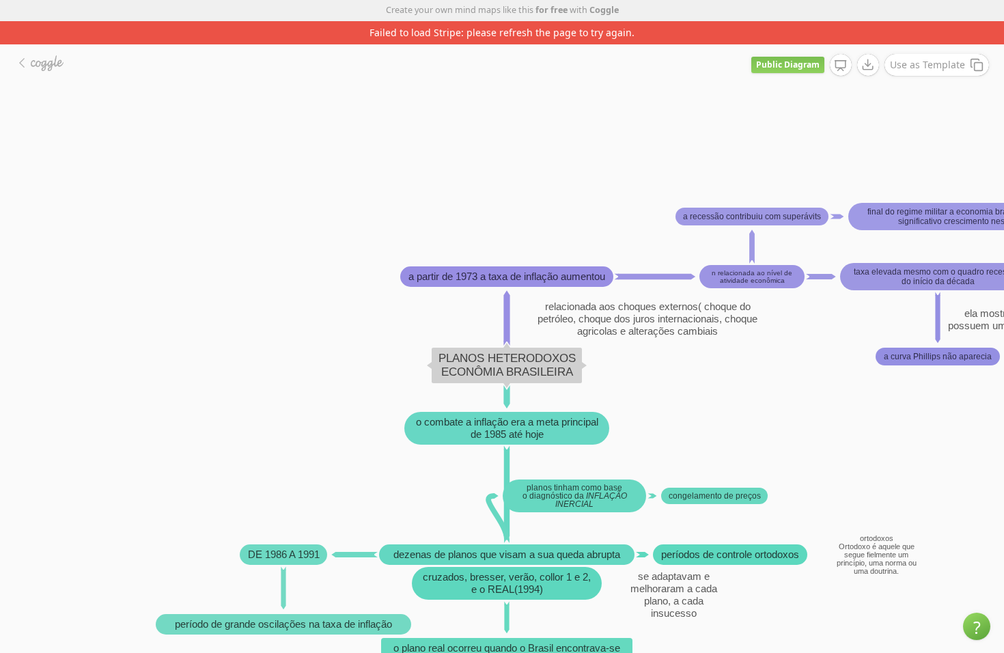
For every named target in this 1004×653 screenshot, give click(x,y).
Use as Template (927, 64)
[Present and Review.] (841, 66)
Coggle (604, 10)
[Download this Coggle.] (868, 65)
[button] (976, 626)
